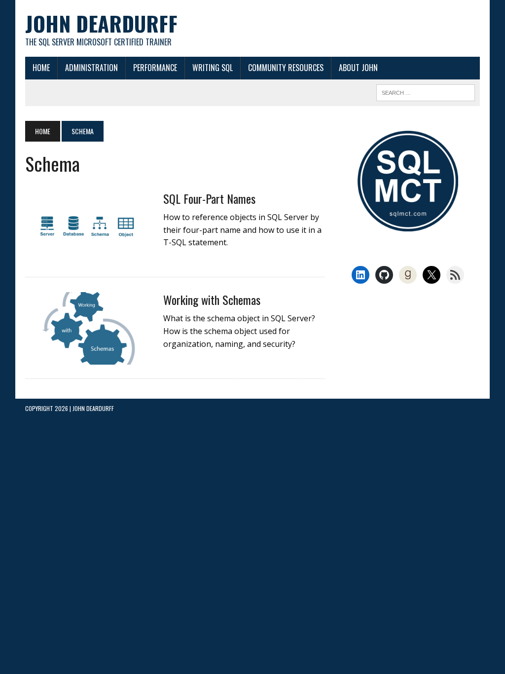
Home (41, 68)
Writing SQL (212, 68)
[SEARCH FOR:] (425, 91)
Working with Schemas (211, 299)
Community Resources (286, 68)
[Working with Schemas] (89, 357)
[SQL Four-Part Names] (89, 256)
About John (358, 68)
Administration (91, 68)
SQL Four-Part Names (209, 198)
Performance (155, 68)
